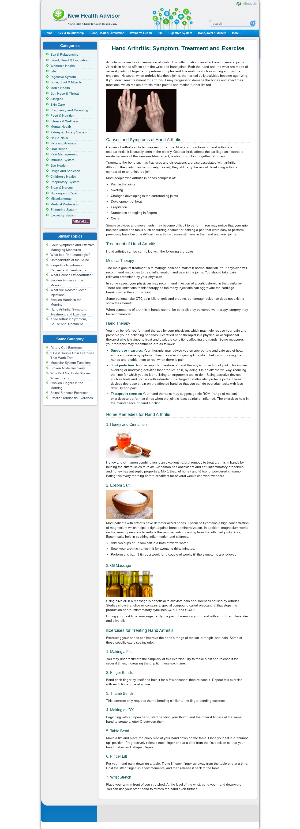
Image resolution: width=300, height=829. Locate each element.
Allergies (56, 99)
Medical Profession (64, 204)
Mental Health (60, 126)
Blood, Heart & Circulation (107, 33)
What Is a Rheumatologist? (70, 255)
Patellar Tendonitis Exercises (71, 398)
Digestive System (180, 33)
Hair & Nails (59, 138)
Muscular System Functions (70, 363)
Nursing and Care (63, 193)
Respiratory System (64, 182)
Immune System (62, 160)
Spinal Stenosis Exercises (69, 393)
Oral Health (58, 149)
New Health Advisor (94, 15)
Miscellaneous (60, 198)
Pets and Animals (63, 143)
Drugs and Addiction (65, 171)
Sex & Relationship (71, 33)
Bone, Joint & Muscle (212, 33)
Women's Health (141, 33)
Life (160, 33)
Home (48, 33)
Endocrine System (63, 209)
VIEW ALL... (81, 221)
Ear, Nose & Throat (64, 93)
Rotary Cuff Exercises (66, 347)
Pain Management (64, 154)
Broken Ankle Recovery (67, 368)
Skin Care (57, 104)
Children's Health (63, 176)
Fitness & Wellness (64, 121)
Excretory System (63, 215)
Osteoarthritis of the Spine (69, 260)
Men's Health (60, 88)
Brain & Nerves (61, 187)
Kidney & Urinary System (68, 132)
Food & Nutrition (62, 115)
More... (236, 33)
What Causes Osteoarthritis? (71, 275)
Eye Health (58, 165)
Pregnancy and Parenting (69, 110)
